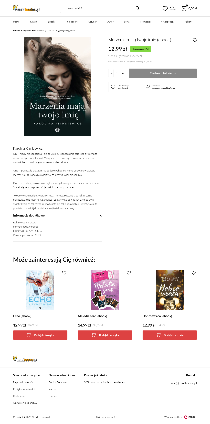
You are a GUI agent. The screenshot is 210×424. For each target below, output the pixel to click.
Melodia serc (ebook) (92, 316)
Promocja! (145, 21)
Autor (110, 21)
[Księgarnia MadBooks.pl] (26, 8)
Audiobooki (72, 21)
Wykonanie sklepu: (173, 417)
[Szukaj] (138, 8)
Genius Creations (58, 382)
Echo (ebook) (22, 316)
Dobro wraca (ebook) (157, 316)
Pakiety (188, 21)
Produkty (42, 30)
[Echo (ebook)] (40, 290)
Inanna (52, 389)
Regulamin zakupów (23, 382)
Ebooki (51, 21)
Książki (33, 21)
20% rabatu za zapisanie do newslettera (104, 382)
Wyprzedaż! (167, 21)
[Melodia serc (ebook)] (105, 290)
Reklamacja (19, 396)
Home (16, 21)
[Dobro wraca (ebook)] (170, 290)
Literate (53, 396)
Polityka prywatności (24, 389)
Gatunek (92, 21)
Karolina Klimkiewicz (27, 148)
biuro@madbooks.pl (182, 383)
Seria (126, 21)
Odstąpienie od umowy (25, 402)
